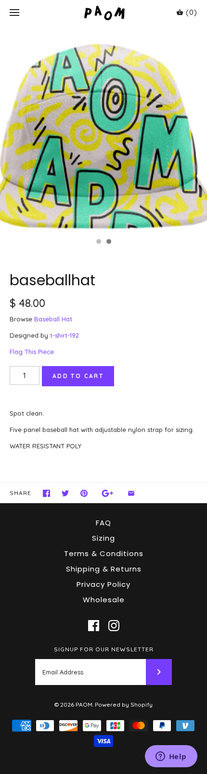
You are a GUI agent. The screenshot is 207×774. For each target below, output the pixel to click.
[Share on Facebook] (46, 493)
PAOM (84, 704)
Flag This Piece (32, 351)
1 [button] (98, 242)
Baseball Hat (53, 319)
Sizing (103, 538)
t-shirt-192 (64, 335)
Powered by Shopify (124, 704)
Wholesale (104, 600)
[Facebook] (93, 625)
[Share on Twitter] (65, 493)
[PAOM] (103, 13)
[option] (103, 129)
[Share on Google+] (107, 493)
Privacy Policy (103, 584)
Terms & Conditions (103, 553)
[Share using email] (131, 493)
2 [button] (108, 242)
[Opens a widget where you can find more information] (170, 757)
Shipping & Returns (104, 569)
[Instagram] (113, 625)
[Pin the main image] (84, 493)
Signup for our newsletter (104, 649)
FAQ (103, 523)
